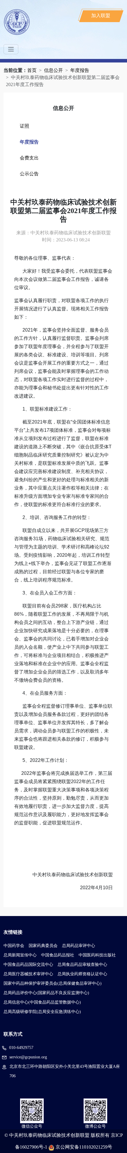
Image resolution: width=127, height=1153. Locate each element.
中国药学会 (14, 945)
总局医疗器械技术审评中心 (28, 974)
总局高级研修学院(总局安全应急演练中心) (42, 1011)
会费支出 (29, 157)
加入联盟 (100, 15)
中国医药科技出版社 (97, 955)
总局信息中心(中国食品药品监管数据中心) (42, 1002)
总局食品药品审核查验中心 (82, 964)
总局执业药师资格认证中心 (82, 974)
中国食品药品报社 (57, 955)
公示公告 (29, 173)
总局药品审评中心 (78, 945)
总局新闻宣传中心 (20, 955)
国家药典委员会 (43, 945)
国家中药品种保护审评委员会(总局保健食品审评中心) (53, 983)
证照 (24, 126)
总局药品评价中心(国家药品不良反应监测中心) (46, 993)
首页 (32, 70)
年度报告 (79, 70)
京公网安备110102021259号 (84, 1146)
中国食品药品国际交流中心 (28, 964)
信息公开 (53, 70)
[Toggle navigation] (11, 49)
